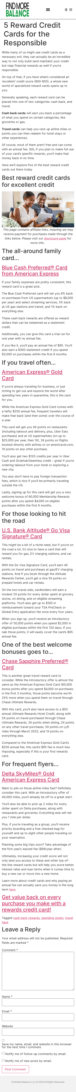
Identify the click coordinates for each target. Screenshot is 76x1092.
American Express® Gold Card (32, 375)
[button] (48, 10)
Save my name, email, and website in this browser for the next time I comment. (37, 1046)
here (12, 889)
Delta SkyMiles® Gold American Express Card (30, 777)
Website (7, 1026)
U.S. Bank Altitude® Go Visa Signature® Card (36, 533)
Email (7, 1011)
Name (7, 996)
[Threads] (66, 9)
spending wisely (52, 918)
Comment (10, 950)
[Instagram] (70, 9)
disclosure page (55, 238)
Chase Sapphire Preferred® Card (35, 664)
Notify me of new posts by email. (28, 1060)
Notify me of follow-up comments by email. (35, 1053)
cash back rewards (26, 918)
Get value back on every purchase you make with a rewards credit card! (34, 903)
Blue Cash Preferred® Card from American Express (35, 270)
